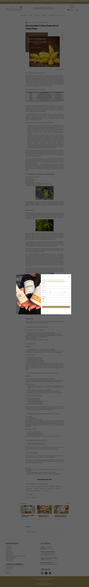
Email (43, 301)
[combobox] (56, 294)
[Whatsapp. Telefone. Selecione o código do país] (44, 298)
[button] (69, 276)
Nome (43, 285)
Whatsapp (44, 296)
